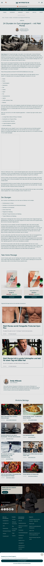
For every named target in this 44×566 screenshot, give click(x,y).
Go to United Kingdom (22, 560)
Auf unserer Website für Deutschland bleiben (22, 563)
